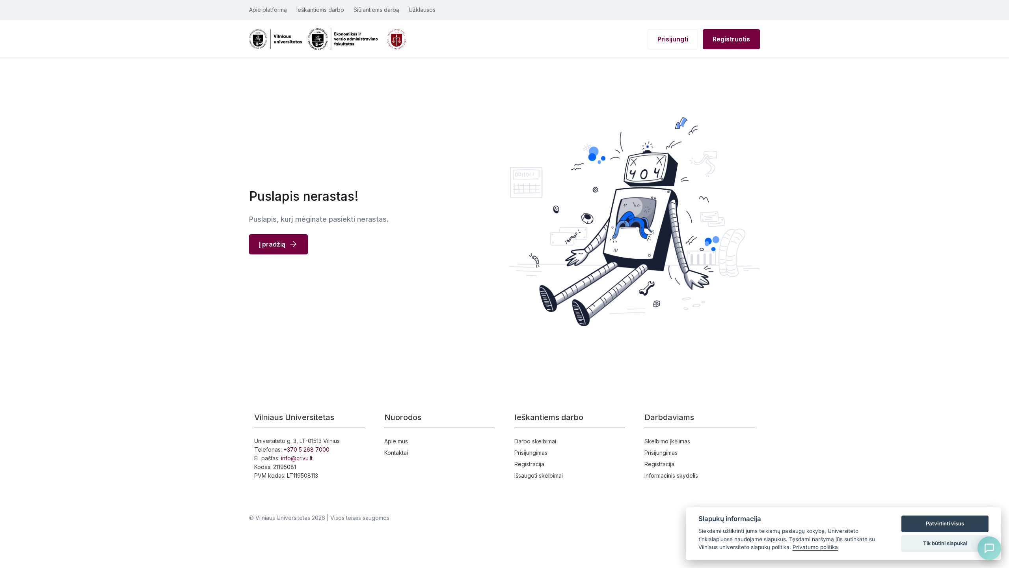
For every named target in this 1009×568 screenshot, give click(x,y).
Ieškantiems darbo (320, 9)
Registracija (529, 464)
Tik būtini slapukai (945, 543)
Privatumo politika (815, 547)
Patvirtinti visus (945, 523)
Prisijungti (672, 39)
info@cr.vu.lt (297, 458)
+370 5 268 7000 (306, 449)
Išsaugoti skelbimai (538, 475)
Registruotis (731, 39)
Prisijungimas (530, 452)
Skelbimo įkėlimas (667, 441)
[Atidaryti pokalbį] (989, 548)
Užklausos (422, 9)
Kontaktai (396, 452)
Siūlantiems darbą (376, 9)
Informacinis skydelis (671, 475)
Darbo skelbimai (535, 441)
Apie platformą (268, 9)
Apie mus (396, 441)
